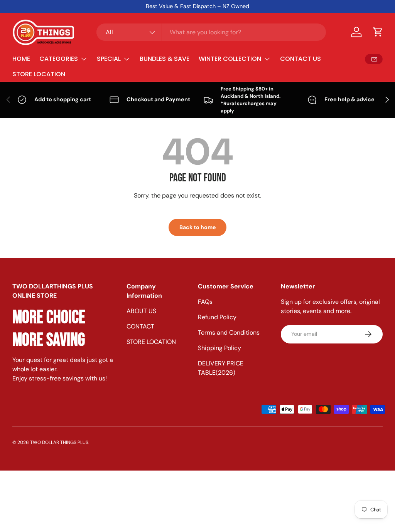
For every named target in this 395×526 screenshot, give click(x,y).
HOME (21, 58)
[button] (378, 31)
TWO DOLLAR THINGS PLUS (59, 442)
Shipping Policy (219, 348)
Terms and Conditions (229, 332)
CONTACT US (300, 58)
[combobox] (211, 32)
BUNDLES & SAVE (164, 58)
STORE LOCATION (38, 74)
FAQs (205, 302)
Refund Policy (217, 317)
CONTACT (140, 326)
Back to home (197, 227)
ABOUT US (141, 311)
